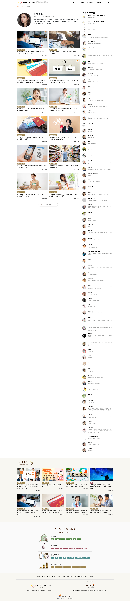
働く (60, 557)
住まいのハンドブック (60, 539)
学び (56, 557)
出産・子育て (70, 557)
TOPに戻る (38, 576)
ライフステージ (90, 2)
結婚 (65, 557)
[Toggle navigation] (111, 3)
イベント (65, 548)
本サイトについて (47, 576)
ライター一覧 (23, 6)
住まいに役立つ (94, 508)
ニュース (84, 548)
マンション (69, 539)
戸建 (74, 539)
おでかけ (81, 2)
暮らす (79, 539)
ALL (52, 539)
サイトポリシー (57, 576)
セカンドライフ (79, 557)
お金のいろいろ (101, 2)
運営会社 (92, 576)
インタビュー (86, 557)
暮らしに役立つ (21, 49)
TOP (18, 6)
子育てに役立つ (53, 192)
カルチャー (72, 548)
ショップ (78, 548)
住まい (75, 2)
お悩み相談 (83, 567)
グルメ (57, 548)
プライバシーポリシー (67, 576)
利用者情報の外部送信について (81, 576)
